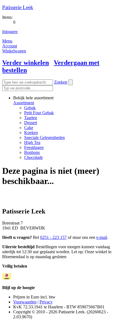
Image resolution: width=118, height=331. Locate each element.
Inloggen (10, 31)
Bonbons (32, 152)
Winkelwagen (14, 51)
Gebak (30, 107)
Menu (7, 41)
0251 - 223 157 (53, 237)
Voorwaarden (24, 302)
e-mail (101, 237)
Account (9, 46)
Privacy (46, 302)
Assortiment (23, 102)
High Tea (32, 142)
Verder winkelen (25, 62)
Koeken (31, 132)
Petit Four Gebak (39, 112)
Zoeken (60, 82)
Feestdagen (34, 147)
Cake (28, 127)
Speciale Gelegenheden (44, 137)
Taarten (30, 117)
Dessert (30, 122)
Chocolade (33, 157)
